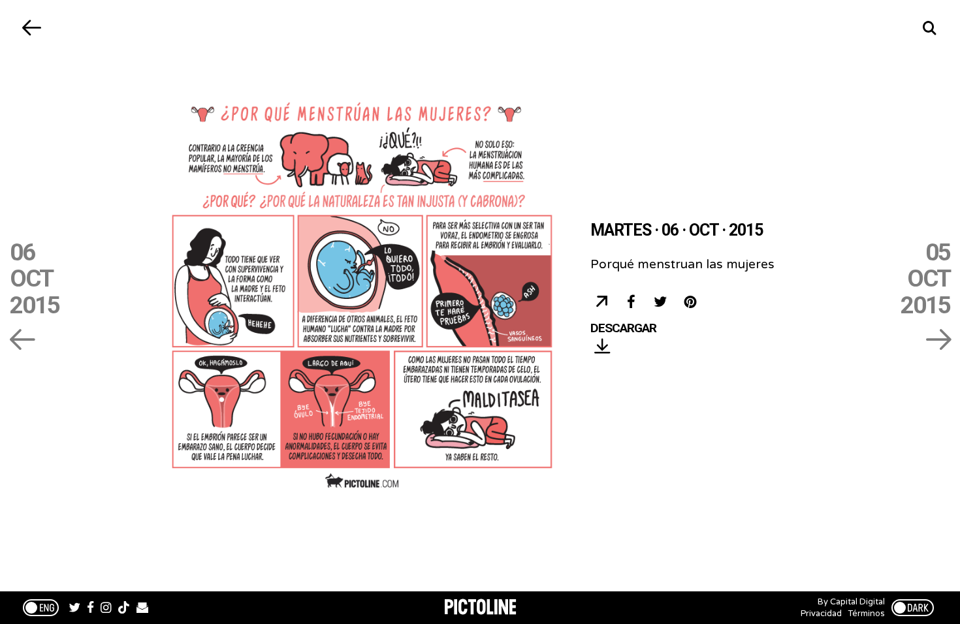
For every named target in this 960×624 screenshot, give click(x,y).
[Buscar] (929, 28)
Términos (866, 613)
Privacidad (821, 613)
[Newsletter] (142, 609)
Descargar (623, 328)
